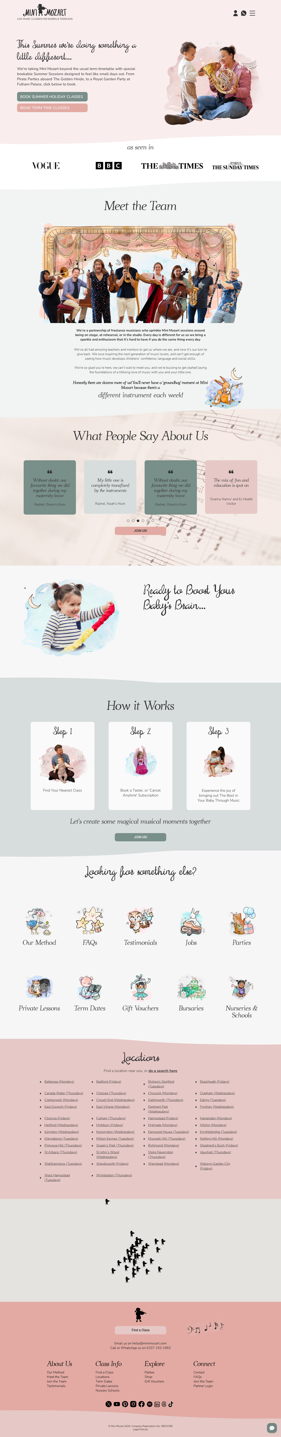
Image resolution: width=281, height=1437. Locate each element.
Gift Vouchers (140, 1008)
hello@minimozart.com (149, 1343)
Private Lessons (39, 1008)
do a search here (163, 1070)
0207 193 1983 (158, 1348)
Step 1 (62, 732)
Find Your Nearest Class (62, 790)
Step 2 (140, 732)
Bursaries (191, 1008)
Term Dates (89, 1008)
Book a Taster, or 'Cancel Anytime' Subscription (140, 793)
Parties (242, 942)
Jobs (191, 942)
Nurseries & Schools (242, 1011)
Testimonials (140, 942)
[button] (128, 521)
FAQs (90, 942)
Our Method (39, 942)
